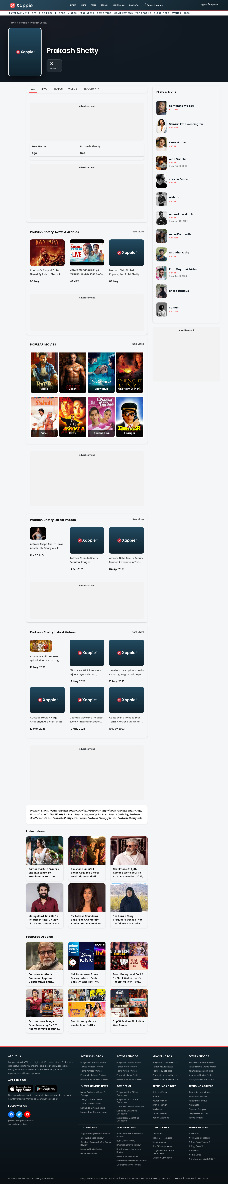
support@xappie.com (19, 1124)
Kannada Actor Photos (128, 1075)
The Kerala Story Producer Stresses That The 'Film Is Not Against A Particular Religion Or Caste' (128, 920)
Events (176, 13)
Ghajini (72, 388)
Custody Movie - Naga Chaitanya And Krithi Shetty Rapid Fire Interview (46, 720)
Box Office (104, 13)
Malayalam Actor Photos (129, 1079)
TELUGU (104, 5)
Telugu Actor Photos (127, 1066)
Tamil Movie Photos (162, 1070)
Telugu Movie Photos (163, 1066)
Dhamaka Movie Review (129, 1144)
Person (23, 22)
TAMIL (93, 5)
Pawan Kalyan (160, 1100)
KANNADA (134, 5)
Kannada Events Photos (201, 1070)
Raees (44, 388)
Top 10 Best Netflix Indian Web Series (128, 1023)
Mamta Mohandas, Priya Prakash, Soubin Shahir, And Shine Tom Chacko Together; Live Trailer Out (86, 272)
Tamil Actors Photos (127, 1070)
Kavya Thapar (196, 1117)
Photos (60, 13)
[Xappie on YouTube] (27, 1114)
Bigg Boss (46, 13)
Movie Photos (162, 1056)
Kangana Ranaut (198, 1100)
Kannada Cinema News (92, 1107)
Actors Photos (127, 1056)
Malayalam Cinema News (93, 1112)
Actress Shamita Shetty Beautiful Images (84, 560)
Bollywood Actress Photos (93, 1062)
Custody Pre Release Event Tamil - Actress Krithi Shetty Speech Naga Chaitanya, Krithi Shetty (126, 720)
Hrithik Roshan (160, 1104)
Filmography (90, 89)
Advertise (189, 1178)
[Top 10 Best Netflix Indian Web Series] (129, 1003)
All (33, 89)
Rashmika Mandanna (200, 1092)
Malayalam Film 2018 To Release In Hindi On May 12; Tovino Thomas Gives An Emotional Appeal (44, 920)
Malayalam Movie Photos (165, 1079)
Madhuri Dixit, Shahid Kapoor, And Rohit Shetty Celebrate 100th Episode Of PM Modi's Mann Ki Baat (125, 273)
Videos (72, 13)
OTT (34, 13)
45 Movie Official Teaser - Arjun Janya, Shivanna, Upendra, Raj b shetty (85, 673)
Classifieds (161, 13)
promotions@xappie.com (21, 1120)
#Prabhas (194, 1133)
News (44, 89)
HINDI (83, 5)
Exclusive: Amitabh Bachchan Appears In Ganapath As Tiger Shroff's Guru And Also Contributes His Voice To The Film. (44, 978)
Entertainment (19, 13)
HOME (73, 5)
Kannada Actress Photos (93, 1075)
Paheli (44, 433)
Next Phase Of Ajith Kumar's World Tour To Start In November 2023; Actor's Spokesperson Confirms (128, 873)
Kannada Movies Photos (165, 1075)
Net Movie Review (88, 1153)
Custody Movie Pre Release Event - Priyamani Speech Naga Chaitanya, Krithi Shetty (86, 720)
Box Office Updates (162, 1146)
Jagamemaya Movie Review (95, 1133)
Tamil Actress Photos (91, 1070)
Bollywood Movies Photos (165, 1062)
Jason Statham (161, 1117)
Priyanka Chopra (197, 1109)
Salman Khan (160, 1092)
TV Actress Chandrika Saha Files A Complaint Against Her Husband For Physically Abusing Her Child (86, 920)
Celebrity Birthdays (162, 1157)
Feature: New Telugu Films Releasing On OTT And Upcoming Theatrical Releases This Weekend (44, 1025)
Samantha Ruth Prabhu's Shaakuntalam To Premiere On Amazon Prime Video (44, 873)
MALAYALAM (119, 5)
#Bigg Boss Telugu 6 (199, 1142)
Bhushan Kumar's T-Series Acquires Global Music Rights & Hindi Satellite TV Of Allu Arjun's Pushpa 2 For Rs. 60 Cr (87, 873)
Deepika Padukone (198, 1113)
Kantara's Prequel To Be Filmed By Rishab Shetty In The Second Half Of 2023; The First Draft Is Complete (46, 273)
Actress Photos (91, 1056)
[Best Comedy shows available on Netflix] (86, 1003)
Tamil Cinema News (90, 1103)
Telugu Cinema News (91, 1099)
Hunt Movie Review (126, 1140)
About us (113, 1178)
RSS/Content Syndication (93, 1178)
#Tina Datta (195, 1154)
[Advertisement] (87, 123)
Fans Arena (86, 13)
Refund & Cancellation (132, 1178)
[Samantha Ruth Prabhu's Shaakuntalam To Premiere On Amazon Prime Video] (44, 850)
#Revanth (194, 1150)
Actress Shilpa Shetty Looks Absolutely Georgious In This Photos (46, 546)
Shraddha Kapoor (198, 1096)
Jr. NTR (156, 1096)
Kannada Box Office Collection (127, 1112)
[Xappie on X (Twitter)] (19, 1114)
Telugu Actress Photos (91, 1066)
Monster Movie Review (127, 1156)
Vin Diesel (157, 1109)
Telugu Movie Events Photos (202, 1066)
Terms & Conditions (172, 1178)
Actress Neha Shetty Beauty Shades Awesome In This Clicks (126, 560)
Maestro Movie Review (91, 1149)
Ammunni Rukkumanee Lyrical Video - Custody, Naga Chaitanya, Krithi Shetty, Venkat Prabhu (44, 659)
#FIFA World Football (199, 1137)
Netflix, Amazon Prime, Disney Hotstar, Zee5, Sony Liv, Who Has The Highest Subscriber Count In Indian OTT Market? (87, 978)
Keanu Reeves (160, 1113)
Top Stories (143, 13)
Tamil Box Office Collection (130, 1106)
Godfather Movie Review (129, 1164)
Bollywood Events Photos (201, 1062)
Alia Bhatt (194, 1104)
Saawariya (101, 388)
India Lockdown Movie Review (132, 1160)
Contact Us (202, 1178)
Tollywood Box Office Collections (163, 1152)
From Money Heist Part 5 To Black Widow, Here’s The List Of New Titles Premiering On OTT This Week (128, 978)
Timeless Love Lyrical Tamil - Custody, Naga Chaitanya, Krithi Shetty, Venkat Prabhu (126, 673)
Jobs (187, 13)
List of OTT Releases (162, 1137)
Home (12, 22)
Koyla (72, 433)
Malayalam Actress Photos (94, 1079)
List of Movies (159, 1142)
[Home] (21, 5)
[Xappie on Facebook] (11, 1114)
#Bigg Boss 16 (196, 1146)
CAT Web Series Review (92, 1137)
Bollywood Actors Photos (129, 1062)
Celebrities (158, 1133)
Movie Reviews (123, 13)
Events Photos (199, 1056)
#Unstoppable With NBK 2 (202, 1159)
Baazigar (129, 433)
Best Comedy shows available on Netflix (83, 1023)
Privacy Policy (153, 1178)
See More (138, 231)
